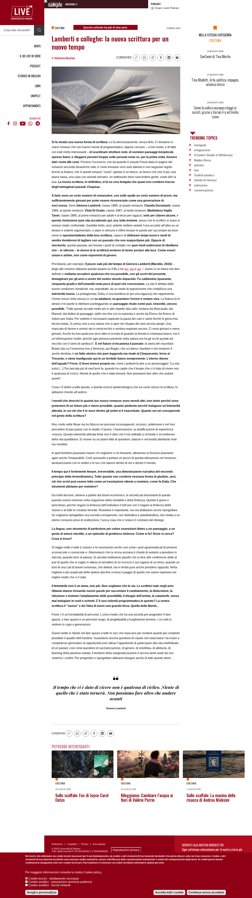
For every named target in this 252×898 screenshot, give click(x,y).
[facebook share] (160, 57)
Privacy (84, 844)
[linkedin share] (168, 57)
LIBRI (38, 86)
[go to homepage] (22, 12)
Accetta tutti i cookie (169, 892)
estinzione (201, 185)
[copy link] (136, 57)
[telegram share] (152, 57)
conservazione (203, 190)
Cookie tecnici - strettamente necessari (53, 878)
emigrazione (202, 150)
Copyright (72, 844)
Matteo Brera (202, 160)
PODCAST (35, 66)
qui (126, 269)
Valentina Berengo (64, 58)
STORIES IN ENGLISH (29, 76)
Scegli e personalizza (41, 892)
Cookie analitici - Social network (49, 885)
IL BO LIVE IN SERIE (30, 56)
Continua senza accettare (206, 892)
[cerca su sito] (39, 30)
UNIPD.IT (36, 96)
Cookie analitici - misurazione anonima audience (60, 881)
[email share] (177, 57)
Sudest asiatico (204, 175)
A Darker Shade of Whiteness (213, 155)
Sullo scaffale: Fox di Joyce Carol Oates (81, 797)
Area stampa (99, 844)
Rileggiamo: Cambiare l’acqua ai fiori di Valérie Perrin (147, 797)
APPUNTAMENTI (32, 106)
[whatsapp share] (144, 57)
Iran (196, 170)
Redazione (57, 844)
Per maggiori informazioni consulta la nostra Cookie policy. (63, 872)
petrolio (199, 165)
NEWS (37, 46)
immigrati (200, 145)
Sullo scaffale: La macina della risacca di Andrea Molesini (211, 797)
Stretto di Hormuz (205, 180)
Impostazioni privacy (126, 850)
